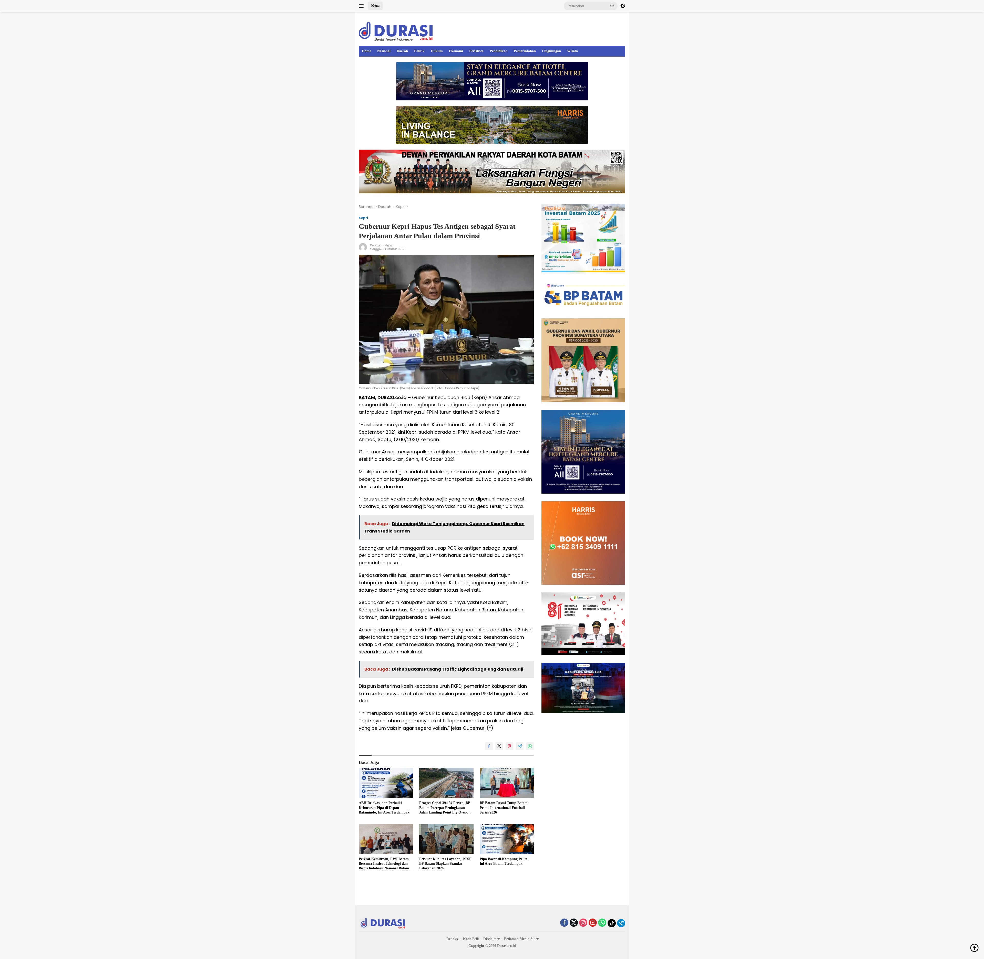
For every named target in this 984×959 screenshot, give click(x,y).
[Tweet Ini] (499, 746)
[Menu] (362, 6)
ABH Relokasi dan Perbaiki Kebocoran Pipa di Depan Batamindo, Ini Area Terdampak (384, 807)
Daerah (402, 51)
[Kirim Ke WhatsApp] (530, 746)
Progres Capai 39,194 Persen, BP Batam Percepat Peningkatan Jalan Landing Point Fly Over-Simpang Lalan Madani (444, 808)
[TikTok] (612, 923)
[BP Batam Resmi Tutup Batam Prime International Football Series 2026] (507, 783)
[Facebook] (564, 923)
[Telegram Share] (520, 746)
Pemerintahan (525, 51)
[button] (612, 6)
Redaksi (375, 245)
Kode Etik (471, 939)
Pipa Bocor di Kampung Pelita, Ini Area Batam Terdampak (504, 861)
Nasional (384, 51)
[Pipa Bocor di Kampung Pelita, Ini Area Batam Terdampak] (507, 839)
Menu (375, 5)
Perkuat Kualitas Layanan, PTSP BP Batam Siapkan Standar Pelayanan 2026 (445, 863)
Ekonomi (456, 51)
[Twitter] (574, 923)
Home (366, 51)
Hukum (437, 51)
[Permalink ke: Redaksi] (363, 246)
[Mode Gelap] (622, 6)
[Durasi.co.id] (396, 31)
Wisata (572, 51)
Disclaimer (491, 939)
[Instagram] (583, 923)
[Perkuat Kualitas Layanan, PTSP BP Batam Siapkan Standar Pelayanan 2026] (446, 839)
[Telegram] (621, 923)
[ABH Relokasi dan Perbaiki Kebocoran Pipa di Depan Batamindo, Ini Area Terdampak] (386, 783)
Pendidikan (499, 51)
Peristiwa (476, 51)
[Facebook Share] (489, 746)
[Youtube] (593, 923)
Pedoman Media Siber (521, 939)
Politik (419, 51)
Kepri (363, 217)
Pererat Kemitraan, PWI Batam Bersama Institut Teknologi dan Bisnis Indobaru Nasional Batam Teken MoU (384, 864)
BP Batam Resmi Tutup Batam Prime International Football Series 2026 (504, 807)
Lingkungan (551, 51)
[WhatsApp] (602, 923)
